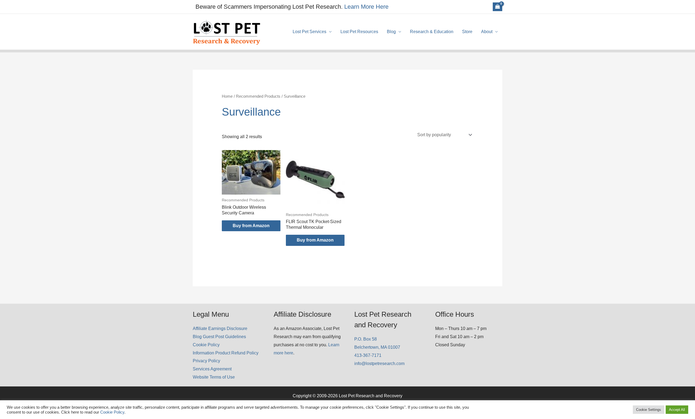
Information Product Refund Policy (225, 353)
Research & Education (431, 31)
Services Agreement (212, 369)
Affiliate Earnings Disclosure (220, 328)
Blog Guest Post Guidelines (219, 336)
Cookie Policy (206, 344)
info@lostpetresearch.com (379, 363)
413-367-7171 (367, 355)
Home (227, 96)
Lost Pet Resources (359, 31)
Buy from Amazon (251, 225)
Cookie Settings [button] (648, 410)
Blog (391, 31)
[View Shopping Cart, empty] (497, 6)
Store (467, 31)
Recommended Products (258, 96)
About (486, 31)
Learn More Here (366, 6)
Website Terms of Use (214, 377)
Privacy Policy (206, 360)
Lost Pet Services (309, 31)
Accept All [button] (677, 410)
